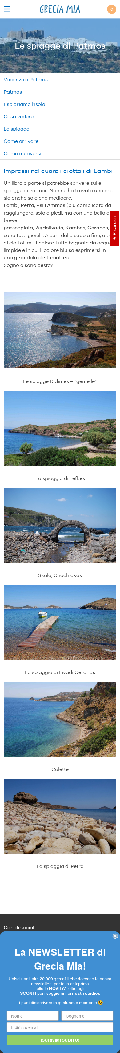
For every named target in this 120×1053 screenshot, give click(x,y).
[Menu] (7, 9)
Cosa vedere (19, 116)
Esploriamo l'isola (24, 104)
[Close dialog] (115, 936)
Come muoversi (22, 153)
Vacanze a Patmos (26, 79)
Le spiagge (16, 128)
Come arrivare (21, 141)
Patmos (13, 92)
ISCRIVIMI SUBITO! (60, 1040)
